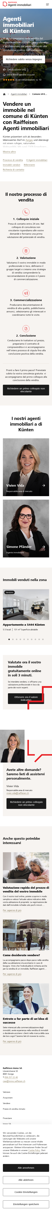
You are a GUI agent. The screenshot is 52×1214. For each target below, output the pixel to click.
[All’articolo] (26, 867)
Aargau (29, 140)
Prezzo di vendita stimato (14, 1109)
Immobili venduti (11, 164)
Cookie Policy (34, 1150)
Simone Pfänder (18, 547)
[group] (14, 69)
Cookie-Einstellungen (26, 1192)
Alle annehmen (26, 1167)
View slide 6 (28, 639)
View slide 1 (9, 639)
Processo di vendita (13, 160)
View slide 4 (20, 639)
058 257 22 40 (11, 1077)
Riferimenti (29, 164)
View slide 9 (39, 639)
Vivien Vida (15, 485)
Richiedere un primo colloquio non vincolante (26, 390)
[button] (47, 4)
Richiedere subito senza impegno (24, 59)
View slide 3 (16, 639)
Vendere (6, 1103)
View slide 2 (13, 639)
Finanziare (7, 1118)
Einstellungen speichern (26, 1204)
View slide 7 (31, 639)
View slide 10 (43, 639)
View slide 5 (24, 639)
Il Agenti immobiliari (36, 160)
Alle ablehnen (26, 1180)
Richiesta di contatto (13, 169)
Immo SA (7, 1124)
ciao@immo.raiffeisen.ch (14, 1081)
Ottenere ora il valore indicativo (26, 698)
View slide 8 (35, 639)
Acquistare (7, 1098)
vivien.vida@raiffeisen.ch (17, 793)
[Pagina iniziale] (4, 94)
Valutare (6, 1092)
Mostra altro (9, 151)
